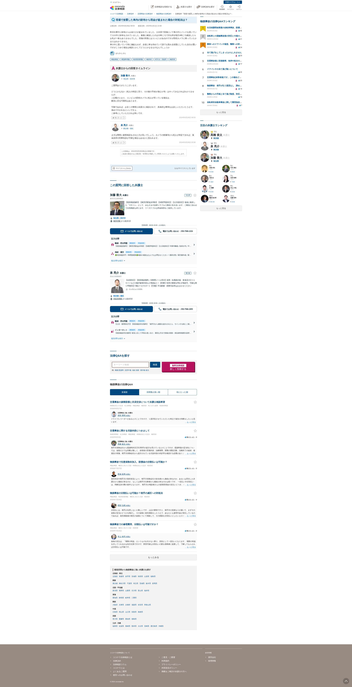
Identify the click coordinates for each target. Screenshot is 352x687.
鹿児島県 (154, 626)
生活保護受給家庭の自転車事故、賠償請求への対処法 (230, 27)
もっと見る (221, 112)
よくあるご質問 (120, 671)
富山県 (140, 591)
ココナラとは (119, 668)
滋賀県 (134, 605)
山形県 (146, 576)
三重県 (134, 598)
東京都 (126, 128)
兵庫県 (121, 605)
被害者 (149, 59)
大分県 (140, 626)
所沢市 (132, 79)
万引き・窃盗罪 (161, 59)
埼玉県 (126, 79)
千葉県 (129, 583)
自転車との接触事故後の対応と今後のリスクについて (230, 36)
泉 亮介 (127, 125)
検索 (155, 364)
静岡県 (121, 598)
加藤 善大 (128, 75)
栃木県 (148, 583)
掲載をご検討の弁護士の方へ (174, 671)
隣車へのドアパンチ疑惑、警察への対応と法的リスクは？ (232, 44)
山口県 (127, 612)
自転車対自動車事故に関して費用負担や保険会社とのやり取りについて (238, 102)
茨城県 (142, 583)
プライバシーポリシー (171, 664)
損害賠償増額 (138, 59)
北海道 (115, 576)
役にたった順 (182, 392)
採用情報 (212, 661)
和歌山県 (147, 605)
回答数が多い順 (153, 392)
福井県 (146, 591)
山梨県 (127, 591)
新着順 (124, 392)
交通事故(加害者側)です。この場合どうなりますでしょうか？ (233, 77)
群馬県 (154, 583)
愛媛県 (121, 619)
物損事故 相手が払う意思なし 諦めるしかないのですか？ (233, 85)
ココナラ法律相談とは (122, 657)
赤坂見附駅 (118, 299)
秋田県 (140, 576)
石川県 (134, 591)
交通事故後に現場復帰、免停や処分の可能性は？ (228, 61)
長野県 (121, 591)
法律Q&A (117, 661)
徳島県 (134, 619)
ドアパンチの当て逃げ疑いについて (222, 69)
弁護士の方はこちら (232, 2)
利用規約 (165, 661)
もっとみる (153, 557)
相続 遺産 (135, 370)
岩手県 (127, 576)
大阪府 (115, 605)
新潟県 (115, 591)
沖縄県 (161, 626)
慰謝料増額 (126, 59)
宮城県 (134, 576)
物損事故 (115, 59)
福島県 (153, 576)
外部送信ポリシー (169, 668)
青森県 (121, 576)
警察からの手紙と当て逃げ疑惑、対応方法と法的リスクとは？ (234, 94)
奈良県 (140, 605)
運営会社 (212, 657)
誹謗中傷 (128, 370)
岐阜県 (127, 598)
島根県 (140, 612)
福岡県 (115, 626)
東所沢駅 (117, 221)
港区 (131, 128)
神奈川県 (122, 583)
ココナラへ (116, 2)
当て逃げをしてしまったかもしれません (224, 52)
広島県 (115, 612)
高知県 (127, 619)
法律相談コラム (120, 664)
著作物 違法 (144, 370)
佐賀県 (121, 626)
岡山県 (121, 612)
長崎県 (127, 626)
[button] (153, 260)
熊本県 (134, 626)
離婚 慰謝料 (119, 370)
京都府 (127, 605)
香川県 (115, 619)
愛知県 (115, 598)
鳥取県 (134, 612)
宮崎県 (146, 626)
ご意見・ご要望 (168, 657)
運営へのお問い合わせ (122, 675)
